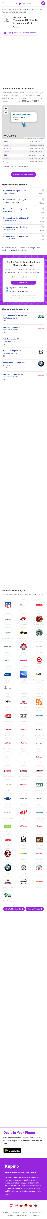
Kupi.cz (21, 1205)
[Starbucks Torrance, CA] (39, 633)
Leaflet (28, 138)
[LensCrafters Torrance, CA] (39, 647)
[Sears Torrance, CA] (39, 744)
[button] (20, 32)
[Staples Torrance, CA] (8, 730)
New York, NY (15, 250)
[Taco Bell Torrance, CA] (23, 841)
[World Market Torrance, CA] (8, 744)
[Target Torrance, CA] (39, 661)
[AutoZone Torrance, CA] (39, 882)
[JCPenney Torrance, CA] (23, 827)
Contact (10, 1215)
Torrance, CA (38, 594)
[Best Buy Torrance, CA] (23, 675)
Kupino (4, 9)
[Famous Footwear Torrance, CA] (8, 771)
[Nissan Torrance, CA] (23, 882)
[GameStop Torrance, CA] (39, 771)
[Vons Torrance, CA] (8, 841)
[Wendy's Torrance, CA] (23, 647)
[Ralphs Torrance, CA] (39, 606)
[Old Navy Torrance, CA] (8, 799)
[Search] (43, 3)
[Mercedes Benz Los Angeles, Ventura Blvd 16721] (23, 237)
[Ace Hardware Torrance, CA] (8, 716)
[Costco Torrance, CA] (23, 744)
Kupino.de (26, 1205)
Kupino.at (11, 1205)
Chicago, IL (33, 248)
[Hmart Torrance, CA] (23, 730)
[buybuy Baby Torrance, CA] (23, 716)
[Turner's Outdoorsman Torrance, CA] (23, 771)
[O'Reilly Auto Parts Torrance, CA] (8, 896)
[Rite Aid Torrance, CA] (8, 606)
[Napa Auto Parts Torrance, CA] (8, 882)
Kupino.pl (31, 1205)
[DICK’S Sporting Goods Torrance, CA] (39, 785)
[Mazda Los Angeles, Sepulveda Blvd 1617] (23, 353)
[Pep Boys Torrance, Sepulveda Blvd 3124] (23, 330)
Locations (11, 9)
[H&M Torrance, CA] (23, 813)
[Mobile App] (12, 1150)
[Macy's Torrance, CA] (8, 689)
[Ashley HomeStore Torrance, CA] (39, 675)
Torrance (27, 9)
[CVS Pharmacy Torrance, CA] (23, 785)
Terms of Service (21, 1215)
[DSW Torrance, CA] (8, 702)
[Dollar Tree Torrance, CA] (8, 827)
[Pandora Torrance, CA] (8, 619)
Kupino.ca (16, 1205)
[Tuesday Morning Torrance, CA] (8, 633)
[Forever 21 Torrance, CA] (39, 799)
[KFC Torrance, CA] (8, 854)
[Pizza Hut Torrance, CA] (23, 619)
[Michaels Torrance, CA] (39, 827)
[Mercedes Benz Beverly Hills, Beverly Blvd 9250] (23, 228)
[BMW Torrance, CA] (8, 868)
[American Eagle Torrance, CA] (8, 813)
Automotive (17, 27)
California (19, 9)
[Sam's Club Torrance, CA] (39, 716)
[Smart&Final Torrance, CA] (39, 689)
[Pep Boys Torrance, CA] (39, 854)
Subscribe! (23, 283)
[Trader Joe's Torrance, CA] (23, 661)
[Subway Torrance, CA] (23, 854)
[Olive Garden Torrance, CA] (39, 841)
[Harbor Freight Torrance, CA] (39, 813)
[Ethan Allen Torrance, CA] (23, 758)
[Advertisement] (23, 61)
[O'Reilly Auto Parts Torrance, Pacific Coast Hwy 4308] (23, 318)
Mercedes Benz (9, 248)
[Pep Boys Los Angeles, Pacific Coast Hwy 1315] (23, 377)
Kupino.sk (36, 1205)
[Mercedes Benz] (6, 21)
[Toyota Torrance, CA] (39, 868)
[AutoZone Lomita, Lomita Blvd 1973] (23, 341)
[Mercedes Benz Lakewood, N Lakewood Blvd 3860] (23, 201)
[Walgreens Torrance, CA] (23, 606)
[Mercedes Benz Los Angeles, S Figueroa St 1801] (23, 210)
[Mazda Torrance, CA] (23, 868)
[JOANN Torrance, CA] (8, 785)
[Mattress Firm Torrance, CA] (39, 730)
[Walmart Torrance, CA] (8, 661)
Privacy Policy (23, 287)
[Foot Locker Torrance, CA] (23, 702)
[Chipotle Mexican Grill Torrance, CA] (39, 619)
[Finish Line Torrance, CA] (8, 647)
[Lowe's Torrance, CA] (8, 675)
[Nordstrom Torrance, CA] (23, 689)
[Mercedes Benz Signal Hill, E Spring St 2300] (23, 192)
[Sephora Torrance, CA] (23, 799)
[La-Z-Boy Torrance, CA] (8, 758)
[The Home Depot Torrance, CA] (39, 702)
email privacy (30, 295)
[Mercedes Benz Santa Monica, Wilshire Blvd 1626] (23, 219)
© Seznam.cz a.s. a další (37, 138)
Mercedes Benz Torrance (23, 114)
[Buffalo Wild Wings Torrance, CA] (23, 633)
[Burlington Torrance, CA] (39, 758)
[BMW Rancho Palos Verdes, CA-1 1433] (23, 365)
